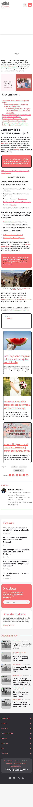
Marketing (9, 763)
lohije (19, 148)
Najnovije (8, 523)
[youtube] (14, 778)
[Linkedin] (17, 475)
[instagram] (19, 778)
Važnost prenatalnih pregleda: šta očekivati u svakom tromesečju (15, 120)
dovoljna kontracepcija (9, 67)
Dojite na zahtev (8, 222)
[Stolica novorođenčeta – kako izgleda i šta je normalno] (6, 645)
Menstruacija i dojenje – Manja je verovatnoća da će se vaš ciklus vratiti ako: (18, 111)
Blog (2, 748)
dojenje (23, 467)
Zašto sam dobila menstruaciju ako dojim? (15, 102)
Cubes (21, 770)
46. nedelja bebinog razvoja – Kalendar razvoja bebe (20, 694)
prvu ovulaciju (6, 143)
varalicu (13, 205)
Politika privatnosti (19, 763)
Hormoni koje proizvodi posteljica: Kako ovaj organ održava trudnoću (15, 124)
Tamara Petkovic (15, 489)
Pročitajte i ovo (9, 635)
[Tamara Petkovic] (3, 490)
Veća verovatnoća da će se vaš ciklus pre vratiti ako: (16, 106)
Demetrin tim (8, 761)
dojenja (16, 150)
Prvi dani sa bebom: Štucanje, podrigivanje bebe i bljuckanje (21, 704)
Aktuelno (4, 743)
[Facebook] (10, 475)
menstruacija (19, 470)
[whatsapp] (24, 475)
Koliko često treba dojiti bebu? (13, 235)
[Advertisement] (16, 21)
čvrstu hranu (22, 199)
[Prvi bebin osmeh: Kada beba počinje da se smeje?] (6, 668)
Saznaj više (7, 625)
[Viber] (20, 475)
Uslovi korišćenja (15, 766)
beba (14, 467)
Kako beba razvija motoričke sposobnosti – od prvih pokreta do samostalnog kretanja (22, 681)
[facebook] (10, 778)
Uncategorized (17, 675)
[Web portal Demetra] (5, 5)
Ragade (9, 318)
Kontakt (24, 761)
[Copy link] (27, 475)
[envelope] (23, 778)
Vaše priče (4, 753)
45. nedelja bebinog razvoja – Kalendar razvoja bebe (20, 659)
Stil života (4, 728)
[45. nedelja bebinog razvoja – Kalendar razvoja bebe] (6, 657)
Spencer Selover (17, 310)
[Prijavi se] (27, 602)
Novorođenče (17, 641)
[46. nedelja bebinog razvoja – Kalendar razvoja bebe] (6, 692)
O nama (17, 761)
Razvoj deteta (17, 664)
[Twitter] (13, 475)
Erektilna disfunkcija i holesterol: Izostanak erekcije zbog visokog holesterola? (16, 563)
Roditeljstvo (5, 718)
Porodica (4, 723)
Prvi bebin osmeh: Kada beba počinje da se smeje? (22, 669)
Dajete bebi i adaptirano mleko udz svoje (17, 202)
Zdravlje (4, 738)
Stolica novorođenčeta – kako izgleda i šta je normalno (22, 646)
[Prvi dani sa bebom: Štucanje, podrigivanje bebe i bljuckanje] (6, 704)
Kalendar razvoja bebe (19, 652)
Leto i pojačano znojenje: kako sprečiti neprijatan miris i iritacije (16, 116)
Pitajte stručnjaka (7, 733)
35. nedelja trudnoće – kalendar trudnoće (16, 574)
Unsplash (19, 289)
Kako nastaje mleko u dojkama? (13, 238)
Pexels (26, 310)
